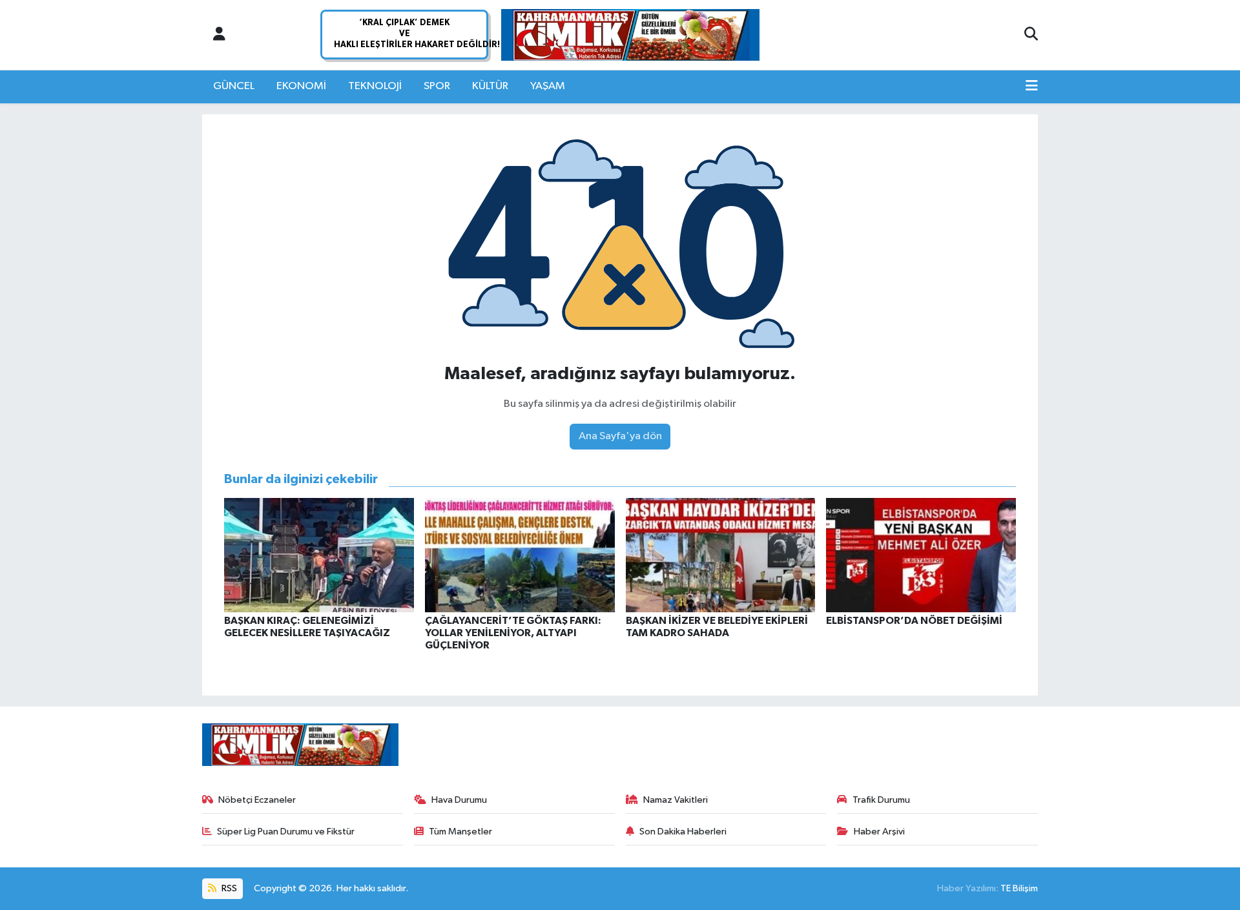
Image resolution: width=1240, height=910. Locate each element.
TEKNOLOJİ (375, 86)
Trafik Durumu (881, 800)
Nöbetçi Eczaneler (257, 800)
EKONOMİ (301, 86)
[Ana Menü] (1032, 86)
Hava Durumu (459, 800)
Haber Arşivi (879, 831)
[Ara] (1031, 34)
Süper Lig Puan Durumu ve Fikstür (286, 831)
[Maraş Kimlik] (630, 35)
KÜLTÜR (490, 86)
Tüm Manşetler (460, 831)
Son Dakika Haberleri (683, 831)
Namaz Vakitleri (675, 800)
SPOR (437, 86)
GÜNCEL (233, 86)
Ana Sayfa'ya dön (620, 436)
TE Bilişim (1019, 888)
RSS (228, 888)
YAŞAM (547, 86)
